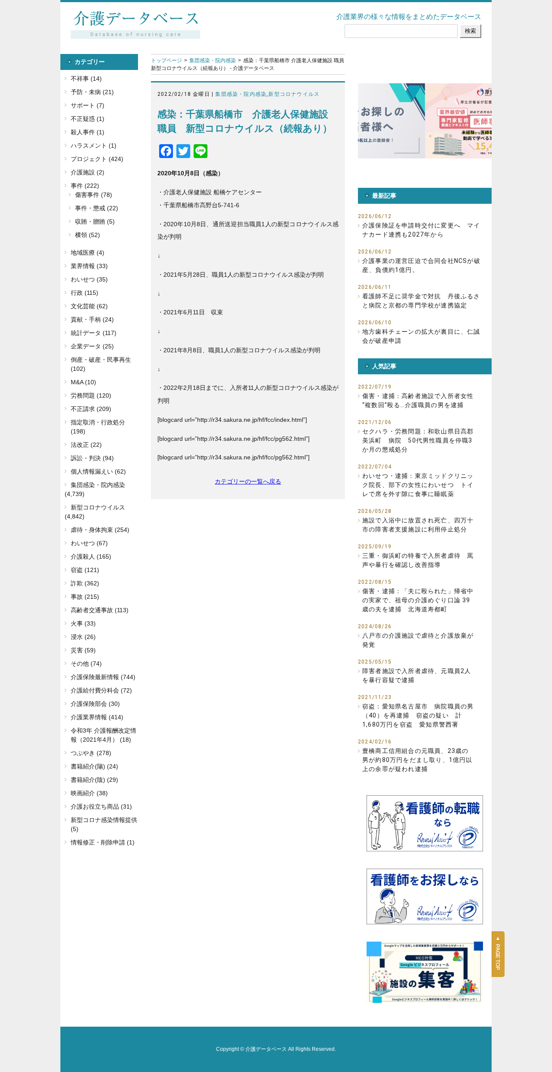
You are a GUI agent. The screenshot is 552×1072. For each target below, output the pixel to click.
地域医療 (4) (87, 252)
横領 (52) (87, 234)
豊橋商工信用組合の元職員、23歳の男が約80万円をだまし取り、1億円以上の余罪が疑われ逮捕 (417, 759)
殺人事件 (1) (87, 132)
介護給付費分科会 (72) (101, 690)
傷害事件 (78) (93, 194)
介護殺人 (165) (91, 556)
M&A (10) (83, 382)
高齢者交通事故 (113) (100, 610)
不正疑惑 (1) (87, 118)
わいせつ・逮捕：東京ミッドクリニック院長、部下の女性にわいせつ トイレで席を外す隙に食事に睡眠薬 (418, 484)
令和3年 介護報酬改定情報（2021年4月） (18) (103, 735)
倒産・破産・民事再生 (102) (101, 364)
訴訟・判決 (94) (92, 458)
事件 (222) (85, 185)
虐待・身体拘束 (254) (100, 529)
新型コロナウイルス (294, 94)
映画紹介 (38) (89, 793)
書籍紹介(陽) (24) (94, 766)
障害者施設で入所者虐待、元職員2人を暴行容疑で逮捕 (416, 675)
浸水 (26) (83, 636)
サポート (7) (87, 105)
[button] (435, 121)
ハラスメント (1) (93, 145)
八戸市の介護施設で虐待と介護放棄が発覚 (418, 640)
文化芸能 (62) (89, 306)
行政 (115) (84, 292)
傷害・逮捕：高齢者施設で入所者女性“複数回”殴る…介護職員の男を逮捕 (418, 400)
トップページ (166, 60)
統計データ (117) (93, 332)
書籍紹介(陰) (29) (94, 779)
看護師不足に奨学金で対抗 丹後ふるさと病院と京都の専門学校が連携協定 (421, 301)
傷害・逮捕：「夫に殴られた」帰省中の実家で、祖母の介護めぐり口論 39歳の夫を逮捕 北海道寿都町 (418, 600)
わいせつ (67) (89, 543)
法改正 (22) (86, 444)
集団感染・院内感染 (212, 60)
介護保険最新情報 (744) (103, 677)
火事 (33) (83, 623)
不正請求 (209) (91, 408)
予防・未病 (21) (92, 92)
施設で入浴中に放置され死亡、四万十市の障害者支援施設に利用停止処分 (418, 525)
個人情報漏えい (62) (98, 471)
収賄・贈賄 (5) (95, 221)
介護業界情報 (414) (97, 717)
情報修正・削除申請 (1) (103, 842)
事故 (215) (85, 596)
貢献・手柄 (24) (92, 319)
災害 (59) (83, 650)
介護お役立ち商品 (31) (101, 806)
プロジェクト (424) (97, 158)
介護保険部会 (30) (95, 703)
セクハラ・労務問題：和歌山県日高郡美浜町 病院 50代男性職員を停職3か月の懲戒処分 (418, 440)
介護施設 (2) (87, 172)
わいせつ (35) (89, 279)
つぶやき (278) (91, 752)
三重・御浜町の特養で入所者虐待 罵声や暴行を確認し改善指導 (418, 560)
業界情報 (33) (89, 265)
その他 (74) (86, 663)
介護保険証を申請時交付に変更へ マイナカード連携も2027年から (421, 230)
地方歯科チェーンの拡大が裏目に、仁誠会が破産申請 (421, 336)
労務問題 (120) (91, 395)
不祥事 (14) (86, 78)
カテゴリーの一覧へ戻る (248, 481)
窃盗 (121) (85, 569)
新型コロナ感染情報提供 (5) (104, 824)
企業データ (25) (92, 346)
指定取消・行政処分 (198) (98, 427)
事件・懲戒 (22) (96, 208)
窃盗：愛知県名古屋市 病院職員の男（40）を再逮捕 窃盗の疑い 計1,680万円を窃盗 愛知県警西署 (418, 715)
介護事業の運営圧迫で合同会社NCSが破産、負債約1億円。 (421, 265)
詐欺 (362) (85, 583)
